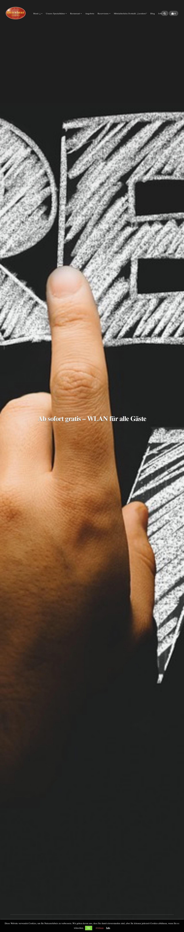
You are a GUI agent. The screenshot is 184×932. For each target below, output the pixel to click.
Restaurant (75, 13)
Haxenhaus (16, 13)
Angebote (89, 13)
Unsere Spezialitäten (55, 13)
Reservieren (103, 13)
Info (108, 927)
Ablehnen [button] (99, 928)
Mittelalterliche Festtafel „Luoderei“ (130, 13)
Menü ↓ (37, 13)
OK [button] (88, 928)
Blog (152, 13)
